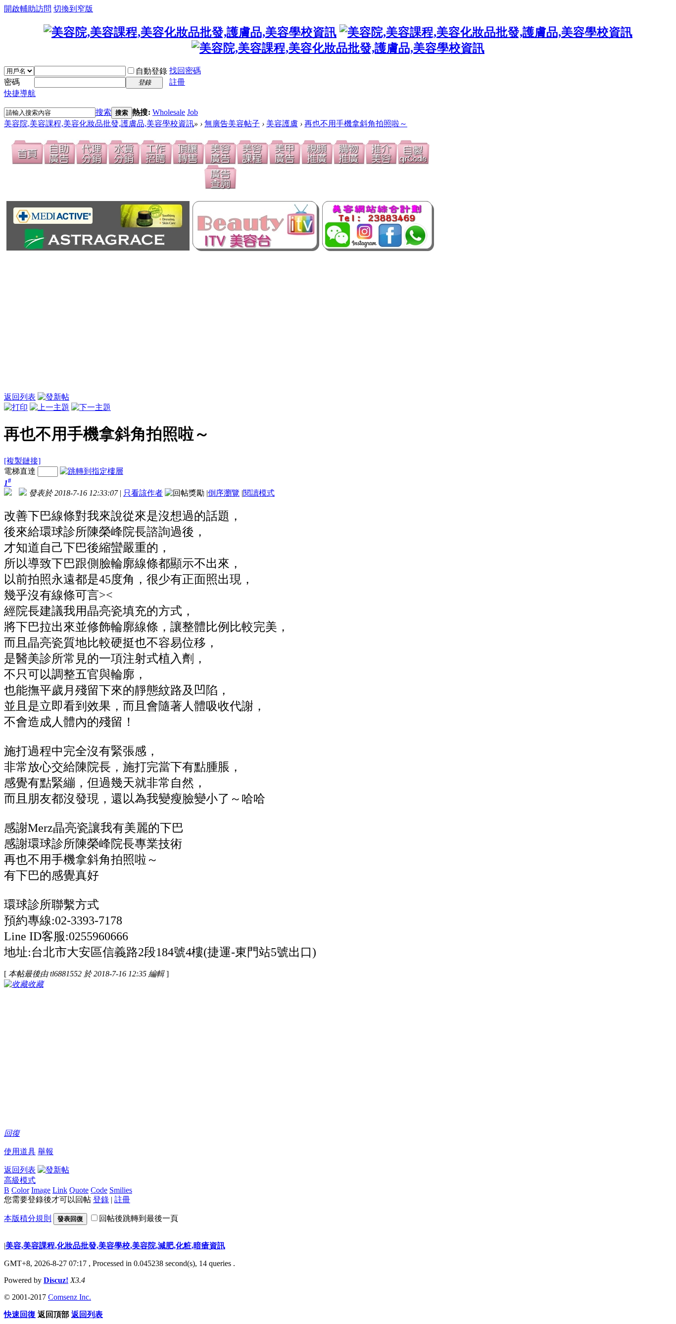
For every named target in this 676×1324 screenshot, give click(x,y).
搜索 (103, 112)
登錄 (101, 1199)
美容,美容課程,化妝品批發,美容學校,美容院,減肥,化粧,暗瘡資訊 (115, 1245)
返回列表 (20, 397)
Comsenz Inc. (69, 1297)
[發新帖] (53, 397)
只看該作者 (143, 493)
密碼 (12, 82)
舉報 (45, 1151)
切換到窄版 (73, 8)
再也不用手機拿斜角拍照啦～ (355, 123)
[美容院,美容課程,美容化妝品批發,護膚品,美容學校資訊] (190, 32)
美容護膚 (282, 123)
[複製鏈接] (22, 461)
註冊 (177, 82)
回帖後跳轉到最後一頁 (138, 1218)
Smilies (120, 1190)
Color (20, 1190)
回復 (12, 1133)
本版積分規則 (27, 1218)
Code (99, 1190)
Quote (79, 1190)
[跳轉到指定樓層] (91, 471)
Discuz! (56, 1280)
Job (192, 112)
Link (59, 1190)
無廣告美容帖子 (232, 123)
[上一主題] (49, 407)
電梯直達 (20, 471)
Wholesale (168, 112)
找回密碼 (185, 70)
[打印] (16, 407)
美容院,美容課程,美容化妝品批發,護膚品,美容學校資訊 (99, 123)
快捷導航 (20, 93)
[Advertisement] (167, 322)
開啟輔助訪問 (27, 8)
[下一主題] (91, 407)
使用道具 (20, 1151)
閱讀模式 (259, 493)
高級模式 (20, 1180)
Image (40, 1190)
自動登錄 (151, 71)
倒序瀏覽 (224, 493)
